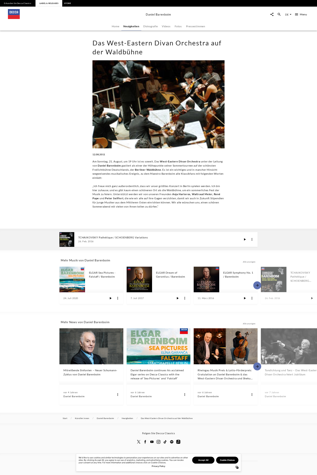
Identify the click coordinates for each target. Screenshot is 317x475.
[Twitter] (138, 441)
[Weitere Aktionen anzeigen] (252, 239)
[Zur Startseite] (75, 17)
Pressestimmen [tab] (195, 26)
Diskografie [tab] (150, 26)
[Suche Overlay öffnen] (279, 14)
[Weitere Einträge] (257, 285)
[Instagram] (158, 441)
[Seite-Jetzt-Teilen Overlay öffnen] (272, 14)
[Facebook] (145, 441)
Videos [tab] (166, 26)
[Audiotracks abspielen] (244, 239)
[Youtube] (152, 441)
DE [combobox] (287, 14)
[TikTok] (165, 441)
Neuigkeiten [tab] (131, 26)
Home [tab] (115, 26)
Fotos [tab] (178, 26)
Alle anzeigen (249, 262)
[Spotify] (171, 441)
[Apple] (178, 441)
